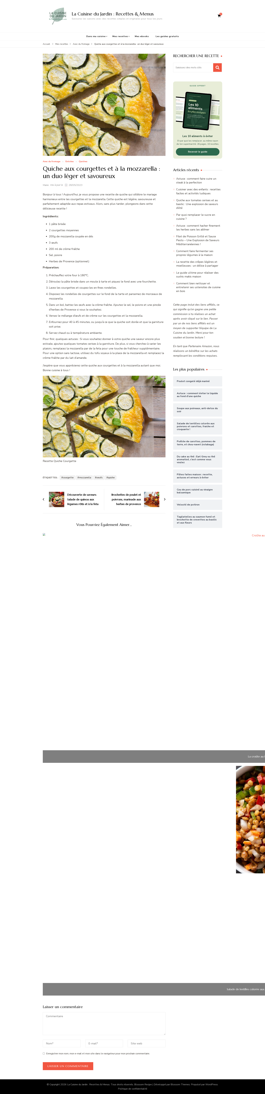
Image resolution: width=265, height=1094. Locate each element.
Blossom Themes (180, 1084)
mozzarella (85, 477)
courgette (68, 477)
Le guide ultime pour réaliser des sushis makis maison (197, 274)
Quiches (83, 161)
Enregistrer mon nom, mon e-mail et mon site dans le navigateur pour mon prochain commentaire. (98, 1053)
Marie (46, 185)
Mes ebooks (142, 36)
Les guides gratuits (167, 36)
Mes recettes (120, 36)
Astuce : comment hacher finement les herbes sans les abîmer (198, 227)
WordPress (211, 1084)
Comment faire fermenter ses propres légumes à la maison (194, 253)
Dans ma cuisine (96, 36)
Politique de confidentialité (132, 1088)
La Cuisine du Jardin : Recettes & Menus (113, 14)
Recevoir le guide (197, 151)
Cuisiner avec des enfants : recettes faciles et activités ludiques (198, 191)
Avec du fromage (51, 161)
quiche (111, 477)
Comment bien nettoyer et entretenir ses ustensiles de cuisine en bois (198, 287)
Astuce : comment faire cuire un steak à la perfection (196, 180)
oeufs (99, 477)
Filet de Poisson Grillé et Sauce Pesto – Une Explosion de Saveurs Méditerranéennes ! (197, 240)
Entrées (69, 161)
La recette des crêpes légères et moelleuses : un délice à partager (197, 263)
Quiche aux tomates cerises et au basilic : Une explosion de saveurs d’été (197, 204)
